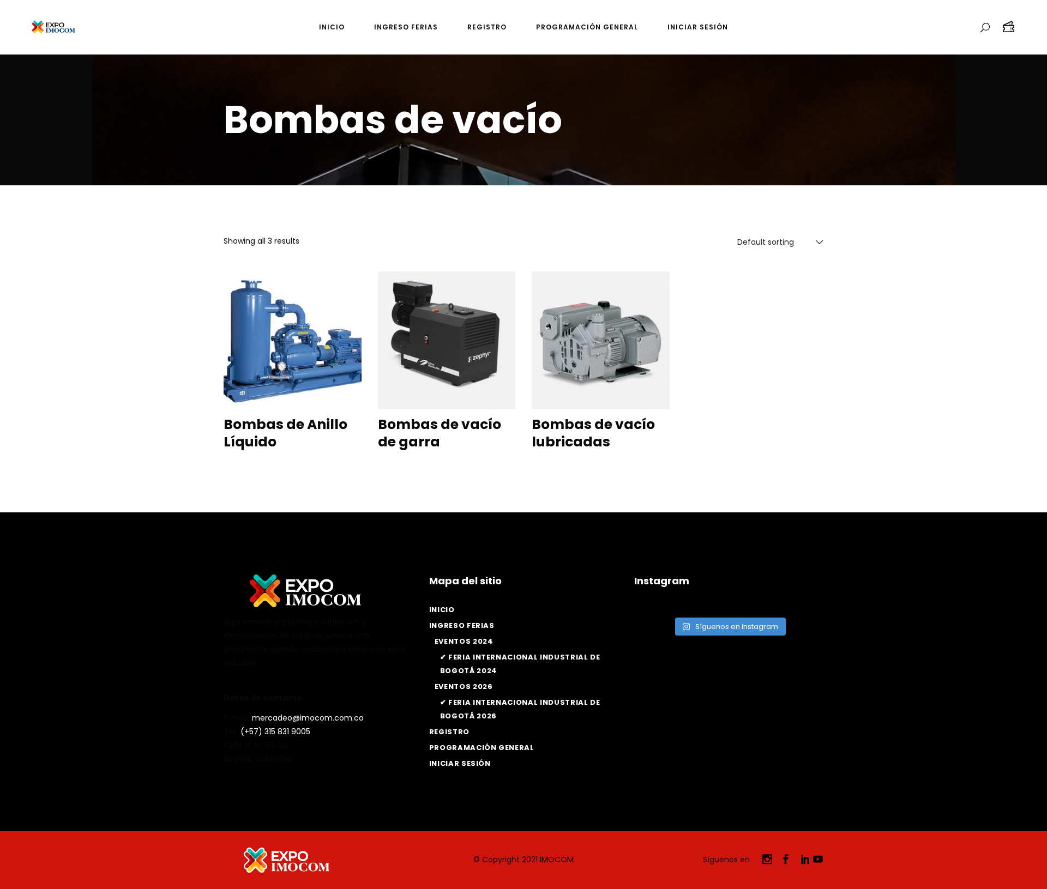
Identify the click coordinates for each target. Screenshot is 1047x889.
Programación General (481, 747)
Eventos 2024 (464, 641)
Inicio (442, 609)
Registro (449, 732)
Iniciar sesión (460, 763)
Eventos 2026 (464, 686)
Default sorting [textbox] (765, 242)
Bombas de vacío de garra (439, 433)
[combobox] (778, 242)
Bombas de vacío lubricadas (593, 433)
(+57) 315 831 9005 (275, 731)
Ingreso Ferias (462, 625)
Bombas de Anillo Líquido (285, 433)
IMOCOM (557, 859)
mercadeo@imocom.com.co (308, 717)
